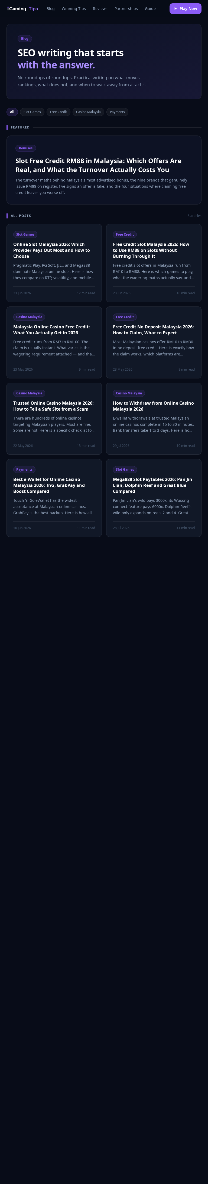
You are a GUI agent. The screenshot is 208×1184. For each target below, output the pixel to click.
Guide (150, 8)
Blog (51, 8)
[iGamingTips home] (23, 8)
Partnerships (126, 8)
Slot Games (32, 112)
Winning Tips (74, 8)
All (12, 112)
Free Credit (58, 112)
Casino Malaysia (88, 112)
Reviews (100, 8)
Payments (117, 112)
